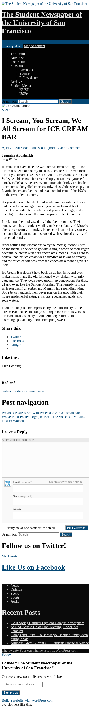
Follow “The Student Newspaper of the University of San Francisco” (37, 665)
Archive (16, 82)
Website (17, 509)
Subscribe (17, 66)
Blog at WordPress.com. (61, 650)
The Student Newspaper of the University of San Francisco (42, 22)
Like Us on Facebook (33, 567)
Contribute (18, 62)
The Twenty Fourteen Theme (22, 650)
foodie (17, 391)
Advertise (17, 58)
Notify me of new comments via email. (31, 528)
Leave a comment (69, 148)
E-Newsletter (28, 78)
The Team (18, 54)
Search (6, 42)
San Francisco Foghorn (39, 148)
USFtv (24, 93)
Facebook (26, 70)
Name (22, 496)
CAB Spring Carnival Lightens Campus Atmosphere (47, 623)
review (39, 391)
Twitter (24, 74)
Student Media (21, 86)
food (9, 391)
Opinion (16, 589)
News (15, 585)
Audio (15, 601)
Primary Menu (12, 46)
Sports (15, 597)
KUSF (24, 90)
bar (4, 391)
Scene (6, 110)
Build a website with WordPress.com (27, 700)
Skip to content (34, 46)
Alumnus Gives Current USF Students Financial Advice (50, 643)
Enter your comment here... (19, 439)
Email (22, 482)
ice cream (28, 391)
